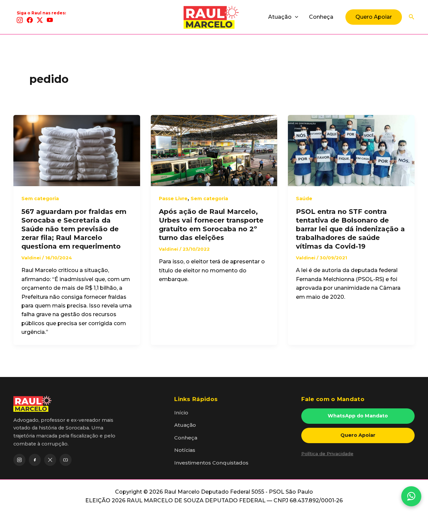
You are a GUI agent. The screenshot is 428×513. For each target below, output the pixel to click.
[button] (295, 17)
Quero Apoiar (358, 435)
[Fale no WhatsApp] (411, 496)
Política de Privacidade (327, 453)
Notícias (184, 450)
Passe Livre (173, 199)
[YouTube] (50, 20)
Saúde (304, 199)
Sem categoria (40, 199)
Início (181, 412)
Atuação (280, 17)
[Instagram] (20, 20)
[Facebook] (30, 20)
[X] (40, 20)
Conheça (321, 17)
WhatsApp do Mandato (358, 416)
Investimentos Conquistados (211, 463)
